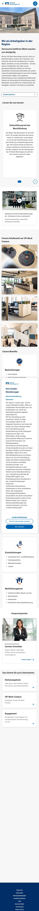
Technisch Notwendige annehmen (19, 521)
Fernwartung (19, 907)
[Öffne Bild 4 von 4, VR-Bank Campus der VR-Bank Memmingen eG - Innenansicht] (19, 335)
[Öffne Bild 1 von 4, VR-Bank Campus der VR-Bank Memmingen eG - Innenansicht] (19, 256)
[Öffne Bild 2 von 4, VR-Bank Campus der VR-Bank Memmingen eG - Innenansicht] (19, 282)
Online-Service (19, 909)
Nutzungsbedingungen (19, 895)
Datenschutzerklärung (13, 396)
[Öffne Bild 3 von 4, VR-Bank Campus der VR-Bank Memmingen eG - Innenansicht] (19, 309)
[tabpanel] (20, 143)
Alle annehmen (19, 527)
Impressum (19, 890)
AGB (19, 901)
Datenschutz (19, 893)
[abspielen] (19, 201)
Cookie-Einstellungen (19, 517)
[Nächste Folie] (35, 181)
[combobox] (19, 94)
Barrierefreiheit (19, 904)
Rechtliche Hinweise (19, 898)
